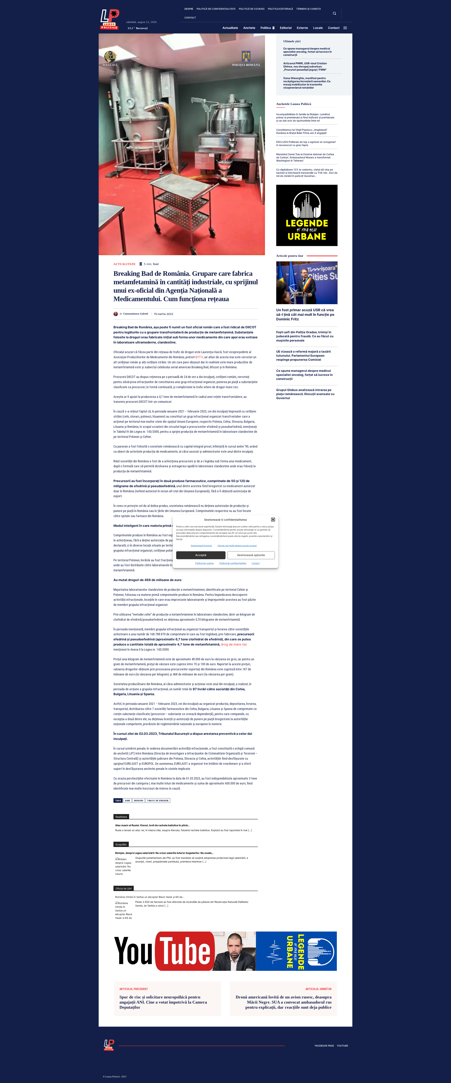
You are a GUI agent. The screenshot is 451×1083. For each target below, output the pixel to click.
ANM (127, 800)
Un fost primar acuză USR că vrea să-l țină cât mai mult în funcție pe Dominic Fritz (305, 314)
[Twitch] (321, 1077)
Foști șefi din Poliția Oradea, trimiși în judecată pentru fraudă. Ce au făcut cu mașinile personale (304, 336)
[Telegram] (237, 313)
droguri (138, 800)
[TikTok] (313, 1077)
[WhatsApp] (205, 313)
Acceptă (200, 555)
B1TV (199, 357)
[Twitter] (189, 313)
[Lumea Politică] (109, 18)
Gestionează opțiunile (251, 555)
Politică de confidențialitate (232, 563)
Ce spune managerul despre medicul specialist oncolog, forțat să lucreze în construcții (307, 52)
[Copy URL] (245, 313)
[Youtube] (346, 1077)
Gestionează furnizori (201, 545)
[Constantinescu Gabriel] (116, 314)
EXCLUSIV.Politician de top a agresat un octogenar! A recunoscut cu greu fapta (306, 143)
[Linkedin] (213, 313)
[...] (250, 830)
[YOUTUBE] (347, 15)
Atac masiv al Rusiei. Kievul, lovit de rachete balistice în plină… (152, 825)
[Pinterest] (197, 313)
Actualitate (124, 264)
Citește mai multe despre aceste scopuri (237, 545)
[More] (254, 313)
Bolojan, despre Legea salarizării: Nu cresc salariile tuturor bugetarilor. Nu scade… (164, 852)
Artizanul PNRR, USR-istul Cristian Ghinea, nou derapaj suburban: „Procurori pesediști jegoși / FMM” (305, 66)
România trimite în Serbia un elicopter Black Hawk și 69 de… (149, 896)
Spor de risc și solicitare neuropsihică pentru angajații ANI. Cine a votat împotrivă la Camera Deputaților (163, 1002)
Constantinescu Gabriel (135, 313)
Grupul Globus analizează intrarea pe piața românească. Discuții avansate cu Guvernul (305, 394)
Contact (256, 563)
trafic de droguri (158, 800)
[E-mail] (229, 313)
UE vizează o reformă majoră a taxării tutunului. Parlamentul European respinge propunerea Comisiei (303, 355)
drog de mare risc (234, 644)
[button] (273, 519)
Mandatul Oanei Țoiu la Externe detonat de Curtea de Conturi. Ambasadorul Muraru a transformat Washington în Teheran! (305, 157)
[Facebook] (181, 313)
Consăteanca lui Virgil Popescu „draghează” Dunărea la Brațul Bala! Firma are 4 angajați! (302, 131)
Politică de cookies (204, 563)
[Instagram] (304, 1077)
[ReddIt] (221, 313)
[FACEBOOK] (347, 11)
